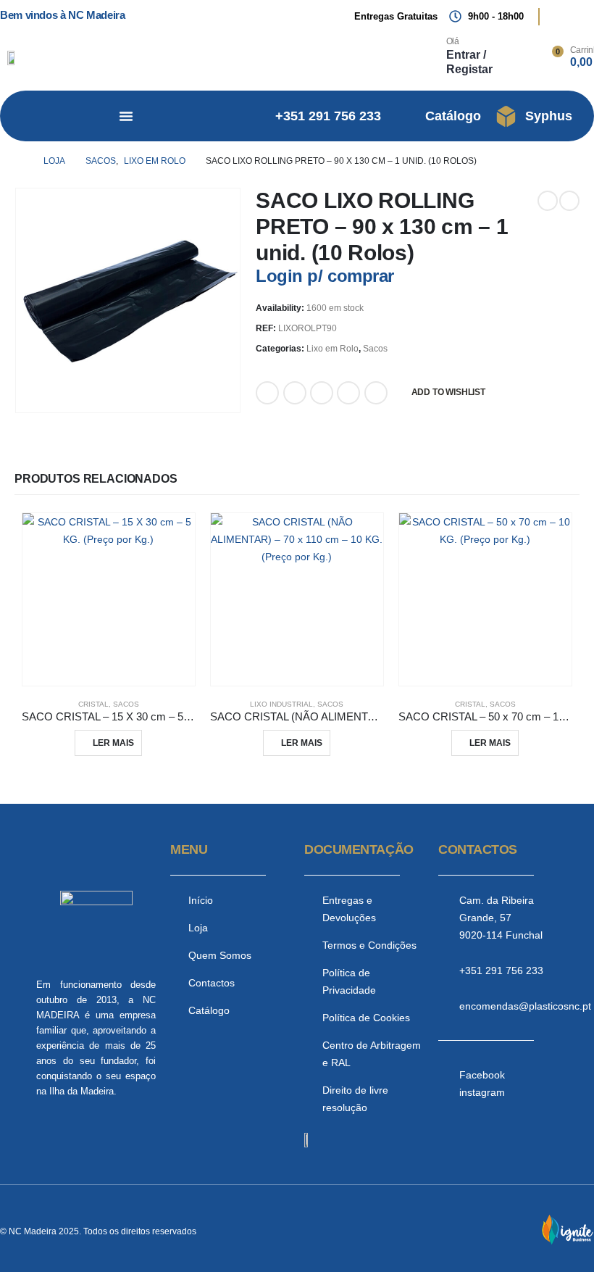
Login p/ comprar (324, 276)
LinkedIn (321, 392)
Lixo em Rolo (332, 349)
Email (376, 392)
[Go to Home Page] (18, 161)
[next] (569, 201)
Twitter (294, 392)
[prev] (547, 201)
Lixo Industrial (281, 704)
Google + (348, 392)
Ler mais (113, 743)
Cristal (93, 704)
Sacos (375, 349)
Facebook (267, 392)
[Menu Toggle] (126, 116)
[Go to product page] (108, 599)
